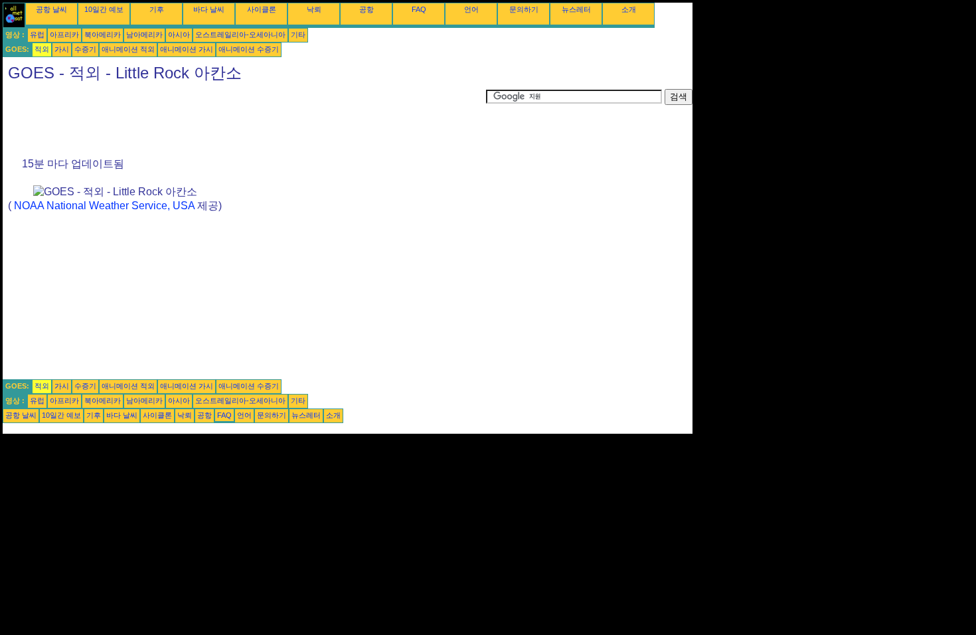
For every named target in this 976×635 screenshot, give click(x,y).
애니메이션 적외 (128, 49)
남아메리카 (144, 35)
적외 (42, 49)
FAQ (419, 9)
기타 (298, 35)
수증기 (85, 49)
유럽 (37, 35)
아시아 (179, 35)
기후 (156, 9)
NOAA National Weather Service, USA (104, 205)
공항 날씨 (51, 9)
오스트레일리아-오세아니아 (240, 35)
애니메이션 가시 (186, 49)
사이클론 (261, 9)
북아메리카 (102, 35)
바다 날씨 (208, 9)
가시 (61, 49)
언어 (471, 9)
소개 (628, 9)
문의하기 (523, 9)
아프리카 (64, 35)
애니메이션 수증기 (248, 49)
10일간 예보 (103, 9)
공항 (366, 9)
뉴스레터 (576, 9)
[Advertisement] (244, 119)
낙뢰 (314, 9)
